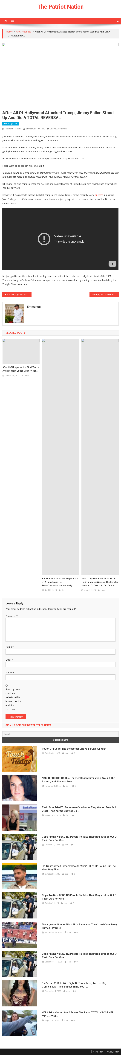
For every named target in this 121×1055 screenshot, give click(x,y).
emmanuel (31, 129)
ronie (27, 375)
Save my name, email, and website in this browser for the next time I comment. (13, 699)
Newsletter (98, 1051)
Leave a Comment (58, 128)
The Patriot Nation (60, 6)
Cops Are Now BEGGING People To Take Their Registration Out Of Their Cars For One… (80, 838)
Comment (12, 616)
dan (63, 590)
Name (10, 646)
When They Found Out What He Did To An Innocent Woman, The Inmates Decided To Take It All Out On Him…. (99, 582)
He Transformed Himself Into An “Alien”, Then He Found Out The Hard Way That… (79, 868)
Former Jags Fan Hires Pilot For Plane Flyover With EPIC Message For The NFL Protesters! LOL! (18, 294)
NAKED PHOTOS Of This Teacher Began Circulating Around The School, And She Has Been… (78, 780)
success (99, 194)
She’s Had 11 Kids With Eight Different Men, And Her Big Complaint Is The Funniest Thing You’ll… (74, 985)
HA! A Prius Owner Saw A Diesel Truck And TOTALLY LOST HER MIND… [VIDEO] (78, 1014)
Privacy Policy (113, 1051)
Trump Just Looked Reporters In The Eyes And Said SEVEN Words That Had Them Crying (105, 294)
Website (10, 672)
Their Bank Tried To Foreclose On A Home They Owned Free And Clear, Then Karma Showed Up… (79, 809)
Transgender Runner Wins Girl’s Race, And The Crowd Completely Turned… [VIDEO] (79, 926)
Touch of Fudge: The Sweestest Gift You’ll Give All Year (74, 748)
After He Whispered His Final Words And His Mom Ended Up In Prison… (21, 369)
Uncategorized (10, 123)
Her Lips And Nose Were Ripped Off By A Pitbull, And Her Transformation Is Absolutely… (60, 582)
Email (9, 659)
